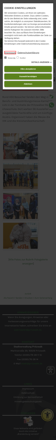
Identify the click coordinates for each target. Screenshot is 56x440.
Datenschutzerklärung (28, 52)
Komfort (22, 58)
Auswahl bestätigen (28, 76)
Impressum (10, 52)
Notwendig (11, 58)
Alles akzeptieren (28, 69)
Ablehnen (28, 84)
